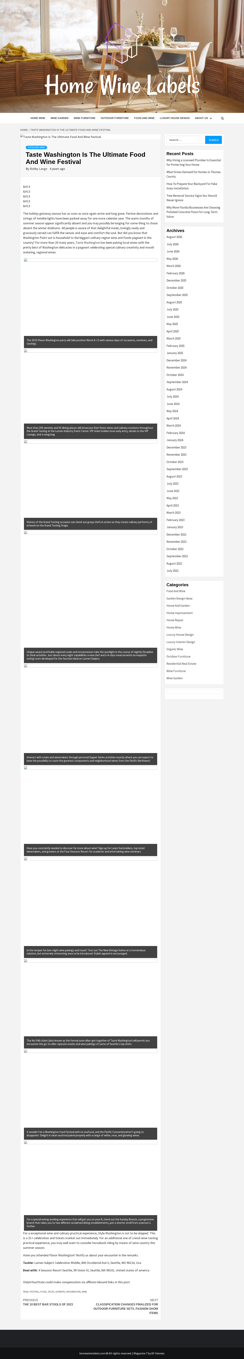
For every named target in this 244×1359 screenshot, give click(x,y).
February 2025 (175, 346)
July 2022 (172, 571)
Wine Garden (59, 118)
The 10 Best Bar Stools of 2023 (48, 1302)
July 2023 (172, 484)
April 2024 (172, 418)
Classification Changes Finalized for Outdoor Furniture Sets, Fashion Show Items (125, 1307)
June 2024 (172, 404)
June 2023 (172, 491)
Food (43, 1291)
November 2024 (176, 367)
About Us (201, 118)
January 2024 (174, 440)
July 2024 (172, 396)
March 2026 (173, 266)
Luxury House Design (175, 118)
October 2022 (174, 549)
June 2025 (172, 317)
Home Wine (38, 118)
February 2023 (175, 520)
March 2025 (173, 338)
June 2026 (172, 251)
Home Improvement (179, 613)
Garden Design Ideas (179, 598)
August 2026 (174, 237)
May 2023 (172, 498)
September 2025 (177, 295)
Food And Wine (144, 118)
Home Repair (174, 620)
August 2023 (174, 476)
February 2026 (175, 273)
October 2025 (174, 288)
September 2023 (177, 469)
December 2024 (176, 360)
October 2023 (174, 462)
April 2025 (172, 331)
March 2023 (173, 513)
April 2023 (172, 505)
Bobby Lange (39, 169)
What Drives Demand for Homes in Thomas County (193, 174)
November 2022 (176, 542)
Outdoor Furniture (115, 118)
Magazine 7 (140, 1353)
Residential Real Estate (181, 664)
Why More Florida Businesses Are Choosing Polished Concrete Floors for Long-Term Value (193, 212)
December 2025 (176, 280)
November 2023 (176, 455)
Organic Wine (174, 649)
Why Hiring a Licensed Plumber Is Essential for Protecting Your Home (193, 162)
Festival (34, 1291)
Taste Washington (88, 242)
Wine (84, 1291)
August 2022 (174, 563)
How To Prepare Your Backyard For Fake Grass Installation (191, 186)
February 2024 (175, 433)
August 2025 (174, 302)
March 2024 (173, 425)
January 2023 (174, 527)
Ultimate (60, 1291)
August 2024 (174, 389)
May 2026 (172, 259)
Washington (73, 1291)
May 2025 (172, 324)
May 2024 (172, 411)
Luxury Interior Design (180, 642)
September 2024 (177, 382)
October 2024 (174, 375)
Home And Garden (178, 606)
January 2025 (174, 353)
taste (51, 1291)
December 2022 (176, 534)
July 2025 (172, 309)
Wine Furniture (84, 118)
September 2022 (177, 556)
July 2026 (172, 244)
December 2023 (176, 447)
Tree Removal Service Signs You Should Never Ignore (191, 198)
